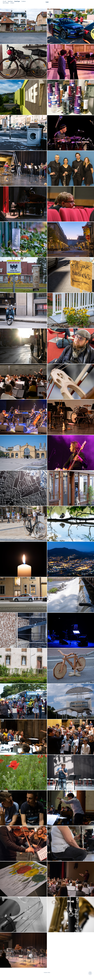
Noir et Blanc (6, 3)
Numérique (17, 1)
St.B (47, 2)
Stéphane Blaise (47, 972)
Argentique (10, 1)
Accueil (4, 1)
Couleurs (23, 1)
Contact (12, 3)
